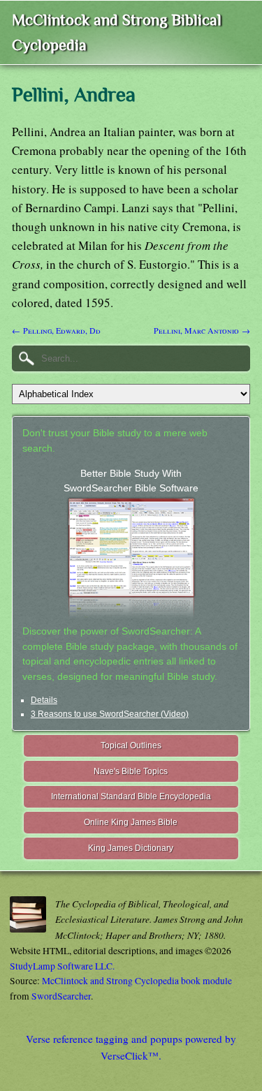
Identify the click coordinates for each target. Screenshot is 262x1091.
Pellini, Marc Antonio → (202, 330)
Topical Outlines (131, 745)
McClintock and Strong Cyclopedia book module (137, 980)
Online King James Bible (130, 822)
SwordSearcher (61, 996)
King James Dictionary (130, 848)
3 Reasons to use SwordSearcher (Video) (110, 714)
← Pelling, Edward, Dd (56, 330)
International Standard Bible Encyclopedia (131, 796)
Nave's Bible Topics (131, 771)
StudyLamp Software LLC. (62, 966)
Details (44, 700)
